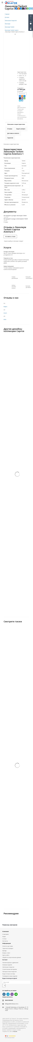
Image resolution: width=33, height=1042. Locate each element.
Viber (12, 994)
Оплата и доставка (7, 946)
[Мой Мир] (21, 8)
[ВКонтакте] (16, 8)
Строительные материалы (9, 969)
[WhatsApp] (28, 8)
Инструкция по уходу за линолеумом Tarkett (16, 219)
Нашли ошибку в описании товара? (13, 241)
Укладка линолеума (9, 251)
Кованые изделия (7, 965)
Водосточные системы (8, 974)
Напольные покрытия (8, 967)
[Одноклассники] (19, 8)
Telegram (8, 994)
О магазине (5, 934)
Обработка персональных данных (11, 957)
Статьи (4, 939)
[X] (23, 8)
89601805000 (9, 1000)
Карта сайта (5, 955)
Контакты (5, 941)
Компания (5, 931)
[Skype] (30, 8)
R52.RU (15, 1031)
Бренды (4, 950)
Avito (5, 319)
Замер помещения (9, 266)
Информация (6, 943)
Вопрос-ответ (6, 953)
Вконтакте (4, 994)
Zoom (5, 313)
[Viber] (25, 8)
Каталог (5, 960)
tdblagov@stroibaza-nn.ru (11, 1004)
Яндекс (5, 306)
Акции (4, 936)
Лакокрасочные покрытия (9, 971)
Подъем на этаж (8, 258)
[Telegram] (32, 8)
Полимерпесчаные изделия (9, 976)
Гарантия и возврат (7, 948)
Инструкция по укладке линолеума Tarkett (15, 215)
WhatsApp (16, 994)
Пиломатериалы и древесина (10, 962)
